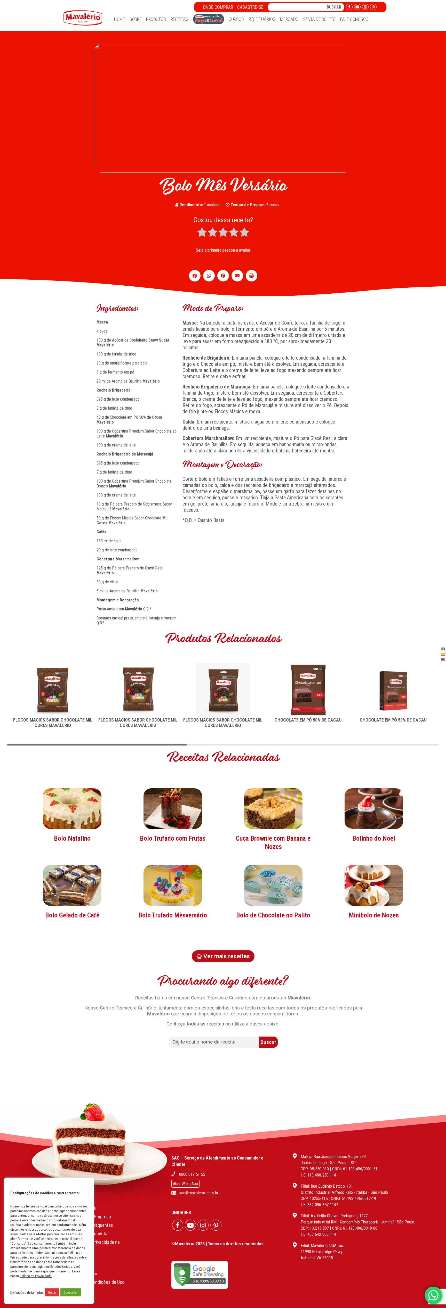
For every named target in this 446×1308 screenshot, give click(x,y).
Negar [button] (52, 1292)
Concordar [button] (70, 1292)
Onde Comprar (218, 7)
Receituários (262, 19)
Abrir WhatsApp (185, 1183)
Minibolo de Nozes (374, 915)
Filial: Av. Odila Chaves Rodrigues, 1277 (334, 1215)
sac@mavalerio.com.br (198, 1192)
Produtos (156, 19)
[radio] (202, 232)
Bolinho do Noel (373, 838)
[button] (195, 276)
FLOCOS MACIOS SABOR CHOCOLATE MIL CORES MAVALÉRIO (52, 722)
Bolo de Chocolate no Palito (273, 915)
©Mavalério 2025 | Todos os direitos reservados (217, 1243)
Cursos (236, 19)
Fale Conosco (354, 19)
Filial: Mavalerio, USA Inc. (322, 1245)
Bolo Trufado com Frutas (172, 838)
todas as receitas (205, 1024)
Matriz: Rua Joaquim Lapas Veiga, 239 (333, 1156)
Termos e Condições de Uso (98, 1282)
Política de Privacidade (36, 1276)
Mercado (289, 19)
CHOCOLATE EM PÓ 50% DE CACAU (308, 720)
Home (119, 19)
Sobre (135, 19)
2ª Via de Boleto (319, 19)
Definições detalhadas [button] (27, 1292)
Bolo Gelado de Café (72, 915)
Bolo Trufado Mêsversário (172, 915)
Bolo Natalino (72, 838)
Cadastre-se (250, 7)
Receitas (179, 19)
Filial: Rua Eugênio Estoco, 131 (327, 1186)
